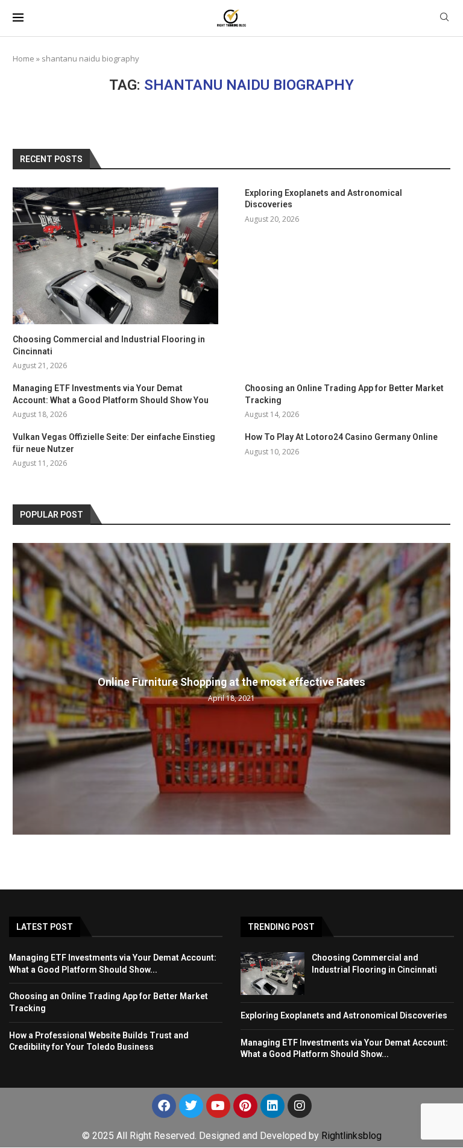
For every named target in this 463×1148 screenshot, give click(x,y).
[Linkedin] (272, 1106)
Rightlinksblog (351, 1135)
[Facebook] (164, 1106)
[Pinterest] (245, 1106)
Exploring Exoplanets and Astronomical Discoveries (323, 199)
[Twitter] (191, 1106)
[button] (23, 688)
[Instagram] (300, 1106)
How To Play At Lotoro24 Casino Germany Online (341, 437)
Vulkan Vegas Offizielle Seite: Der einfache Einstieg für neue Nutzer (114, 443)
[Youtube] (218, 1106)
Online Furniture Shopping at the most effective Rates (231, 682)
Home (23, 58)
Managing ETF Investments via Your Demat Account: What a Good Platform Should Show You (111, 394)
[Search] (444, 18)
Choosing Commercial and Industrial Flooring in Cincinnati (109, 345)
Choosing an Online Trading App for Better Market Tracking (344, 394)
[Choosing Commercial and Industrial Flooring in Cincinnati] (115, 255)
